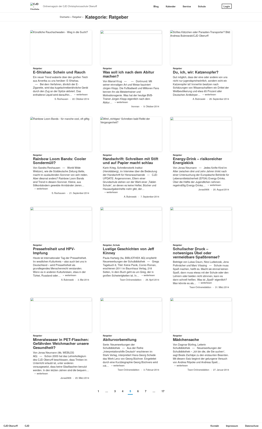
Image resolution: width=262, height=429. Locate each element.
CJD (27, 425)
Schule (202, 6)
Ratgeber (76, 17)
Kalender (171, 6)
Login (227, 6)
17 (162, 391)
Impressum (232, 425)
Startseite (65, 17)
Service (187, 6)
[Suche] (213, 6)
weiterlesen (81, 94)
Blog (156, 6)
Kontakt (214, 425)
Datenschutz (251, 425)
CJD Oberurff (11, 425)
